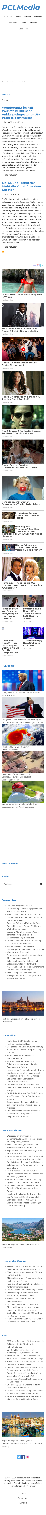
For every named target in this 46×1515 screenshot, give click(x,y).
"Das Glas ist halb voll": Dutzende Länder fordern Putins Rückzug (25, 1285)
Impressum (23, 1498)
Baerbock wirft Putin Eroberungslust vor (25, 1289)
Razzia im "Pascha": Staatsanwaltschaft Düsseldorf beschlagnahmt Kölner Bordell (25, 1188)
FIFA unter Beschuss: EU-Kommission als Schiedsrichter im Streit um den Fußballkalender (25, 1344)
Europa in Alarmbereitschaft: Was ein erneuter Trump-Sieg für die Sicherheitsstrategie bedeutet (23, 935)
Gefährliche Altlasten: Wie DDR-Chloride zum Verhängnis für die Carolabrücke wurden (25, 1096)
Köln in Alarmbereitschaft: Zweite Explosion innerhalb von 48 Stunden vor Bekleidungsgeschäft (25, 1174)
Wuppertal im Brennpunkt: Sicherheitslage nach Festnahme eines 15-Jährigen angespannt (24, 955)
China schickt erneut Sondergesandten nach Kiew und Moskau (24, 1279)
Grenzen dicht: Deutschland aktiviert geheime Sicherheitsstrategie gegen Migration (23, 1105)
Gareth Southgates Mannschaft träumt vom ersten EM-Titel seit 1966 (24, 1374)
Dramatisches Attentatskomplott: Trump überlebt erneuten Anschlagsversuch (20, 805)
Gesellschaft (13, 23)
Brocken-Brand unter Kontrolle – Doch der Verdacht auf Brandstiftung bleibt (24, 1195)
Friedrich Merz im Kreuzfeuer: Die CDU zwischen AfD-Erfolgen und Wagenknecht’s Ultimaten (24, 1113)
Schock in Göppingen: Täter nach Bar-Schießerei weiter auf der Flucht (24, 962)
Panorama (38, 16)
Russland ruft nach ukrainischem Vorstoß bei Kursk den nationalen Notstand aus (25, 1268)
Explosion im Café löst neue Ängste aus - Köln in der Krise (25, 1152)
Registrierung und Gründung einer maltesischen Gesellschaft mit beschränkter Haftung (22, 1443)
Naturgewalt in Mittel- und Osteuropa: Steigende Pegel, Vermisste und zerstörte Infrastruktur (24, 1079)
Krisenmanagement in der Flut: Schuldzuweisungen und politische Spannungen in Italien (17, 777)
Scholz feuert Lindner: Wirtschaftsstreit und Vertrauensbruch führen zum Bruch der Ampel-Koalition (24, 917)
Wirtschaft (34, 23)
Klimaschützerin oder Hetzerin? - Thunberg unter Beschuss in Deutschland (25, 948)
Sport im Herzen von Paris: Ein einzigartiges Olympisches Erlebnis (22, 1351)
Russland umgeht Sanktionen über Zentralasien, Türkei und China (22, 1294)
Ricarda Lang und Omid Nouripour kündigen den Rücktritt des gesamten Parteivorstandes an (24, 975)
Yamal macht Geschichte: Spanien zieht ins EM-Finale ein (24, 1380)
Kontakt (23, 1503)
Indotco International (25, 1478)
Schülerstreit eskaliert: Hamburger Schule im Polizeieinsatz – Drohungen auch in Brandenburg (24, 1203)
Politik (18, 16)
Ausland (27, 16)
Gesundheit (23, 29)
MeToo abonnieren (3, 252)
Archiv (23, 1493)
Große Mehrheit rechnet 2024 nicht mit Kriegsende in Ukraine (24, 1314)
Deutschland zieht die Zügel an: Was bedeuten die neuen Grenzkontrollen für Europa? (25, 1087)
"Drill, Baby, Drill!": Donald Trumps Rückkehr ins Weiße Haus (21, 694)
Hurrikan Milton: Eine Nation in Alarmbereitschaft (15, 748)
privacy (33, 1486)
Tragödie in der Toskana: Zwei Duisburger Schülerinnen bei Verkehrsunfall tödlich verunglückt (25, 1165)
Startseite (8, 16)
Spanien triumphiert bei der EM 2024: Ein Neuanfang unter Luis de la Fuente (25, 1369)
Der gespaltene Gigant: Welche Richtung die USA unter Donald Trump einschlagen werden (22, 721)
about (25, 1486)
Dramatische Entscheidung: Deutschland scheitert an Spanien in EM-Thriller (25, 1392)
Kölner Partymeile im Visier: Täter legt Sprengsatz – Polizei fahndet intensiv (24, 1181)
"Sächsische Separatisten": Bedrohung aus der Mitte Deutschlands (24, 942)
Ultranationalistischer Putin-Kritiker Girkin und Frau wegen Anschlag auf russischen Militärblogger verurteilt (23, 1307)
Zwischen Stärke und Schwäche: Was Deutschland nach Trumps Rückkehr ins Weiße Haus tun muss (24, 926)
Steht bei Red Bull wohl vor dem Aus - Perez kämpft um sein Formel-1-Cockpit (25, 1357)
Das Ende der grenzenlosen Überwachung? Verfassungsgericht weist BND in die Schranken (25, 908)
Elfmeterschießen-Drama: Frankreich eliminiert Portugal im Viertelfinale (24, 1398)
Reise (24, 23)
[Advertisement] (23, 55)
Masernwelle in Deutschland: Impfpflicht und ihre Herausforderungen (25, 968)
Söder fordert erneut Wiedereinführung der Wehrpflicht (24, 1273)
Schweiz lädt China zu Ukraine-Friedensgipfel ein (20, 1300)
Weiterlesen (11, 175)
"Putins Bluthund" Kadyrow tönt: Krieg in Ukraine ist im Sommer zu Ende (25, 1320)
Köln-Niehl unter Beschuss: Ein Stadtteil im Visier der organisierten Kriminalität (25, 1157)
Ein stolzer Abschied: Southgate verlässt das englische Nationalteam (25, 1363)
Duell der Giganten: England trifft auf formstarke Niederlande (23, 1386)
